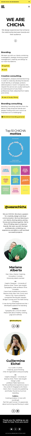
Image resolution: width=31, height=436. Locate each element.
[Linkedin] (17, 326)
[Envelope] (11, 429)
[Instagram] (13, 326)
